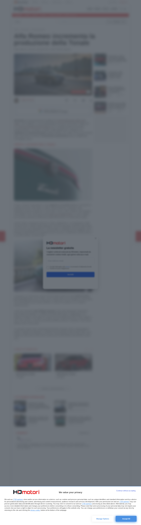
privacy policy (35, 510)
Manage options (102, 519)
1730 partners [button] (18, 499)
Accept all (126, 519)
